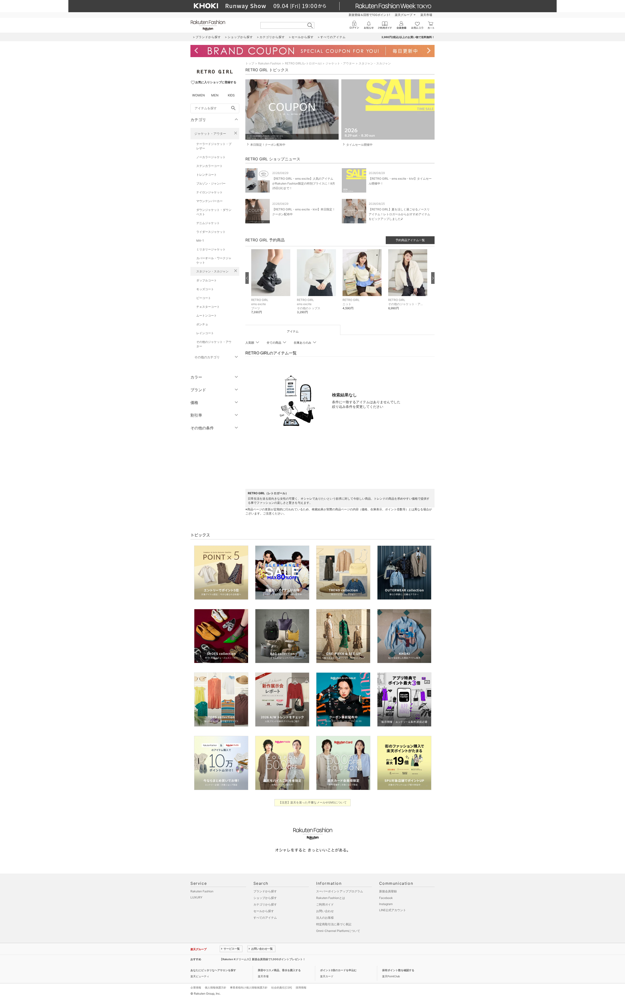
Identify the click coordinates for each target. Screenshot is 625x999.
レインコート (205, 333)
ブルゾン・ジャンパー (211, 183)
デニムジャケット (208, 223)
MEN (215, 95)
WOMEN (198, 95)
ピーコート (203, 298)
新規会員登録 (388, 891)
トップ (249, 63)
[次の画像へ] (433, 278)
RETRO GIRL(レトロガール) (303, 63)
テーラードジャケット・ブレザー (213, 146)
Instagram (386, 904)
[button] (271, 285)
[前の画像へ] (247, 278)
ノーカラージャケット (211, 157)
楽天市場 (426, 15)
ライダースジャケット (211, 232)
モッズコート (205, 289)
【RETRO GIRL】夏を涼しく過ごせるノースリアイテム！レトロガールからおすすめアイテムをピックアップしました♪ (399, 213)
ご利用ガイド (325, 904)
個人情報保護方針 (215, 987)
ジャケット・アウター (210, 133)
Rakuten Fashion (269, 63)
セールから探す (263, 911)
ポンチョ (202, 324)
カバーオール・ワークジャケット (213, 260)
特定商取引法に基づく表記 (333, 924)
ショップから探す (265, 898)
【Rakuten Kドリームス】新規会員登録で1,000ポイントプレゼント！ (262, 959)
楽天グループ (403, 15)
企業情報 (195, 987)
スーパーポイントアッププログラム (339, 891)
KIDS (231, 95)
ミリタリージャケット (211, 249)
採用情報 (301, 987)
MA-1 (200, 240)
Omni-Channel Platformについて (338, 931)
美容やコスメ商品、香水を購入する (279, 970)
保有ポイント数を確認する (398, 970)
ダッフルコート (206, 280)
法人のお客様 (325, 917)
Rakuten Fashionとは (330, 898)
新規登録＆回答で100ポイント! (369, 15)
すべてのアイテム (265, 917)
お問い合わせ (325, 911)
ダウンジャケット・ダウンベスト (213, 212)
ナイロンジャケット (209, 192)
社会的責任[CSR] (281, 987)
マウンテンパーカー (209, 201)
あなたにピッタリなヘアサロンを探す (213, 970)
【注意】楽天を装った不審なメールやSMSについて (313, 802)
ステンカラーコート (209, 166)
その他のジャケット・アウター (213, 344)
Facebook (386, 898)
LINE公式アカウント (392, 910)
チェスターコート (208, 307)
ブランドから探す (265, 891)
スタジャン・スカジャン (212, 271)
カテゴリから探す (265, 904)
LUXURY (196, 897)
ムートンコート (206, 315)
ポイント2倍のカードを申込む (338, 970)
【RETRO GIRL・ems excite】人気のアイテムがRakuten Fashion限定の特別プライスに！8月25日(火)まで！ (303, 183)
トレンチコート (206, 174)
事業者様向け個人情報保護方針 (249, 987)
